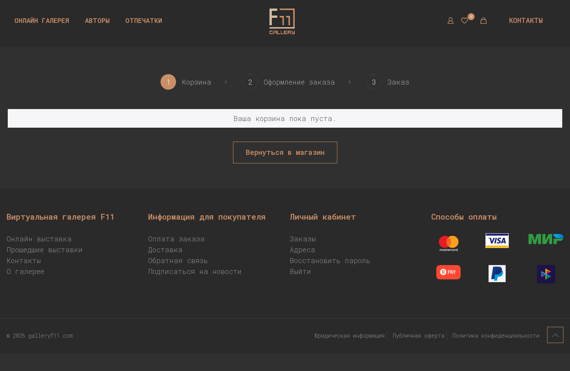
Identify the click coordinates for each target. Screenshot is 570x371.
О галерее (25, 271)
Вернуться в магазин (285, 152)
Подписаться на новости (195, 271)
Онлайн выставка (39, 238)
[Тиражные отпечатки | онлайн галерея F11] (282, 20)
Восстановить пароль (330, 260)
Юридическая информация (349, 335)
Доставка (165, 249)
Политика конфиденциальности (496, 335)
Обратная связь (178, 260)
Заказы (303, 238)
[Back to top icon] (555, 335)
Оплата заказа (176, 238)
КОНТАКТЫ (526, 20)
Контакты (24, 260)
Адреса (302, 249)
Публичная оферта (418, 335)
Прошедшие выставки (45, 249)
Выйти (300, 271)
